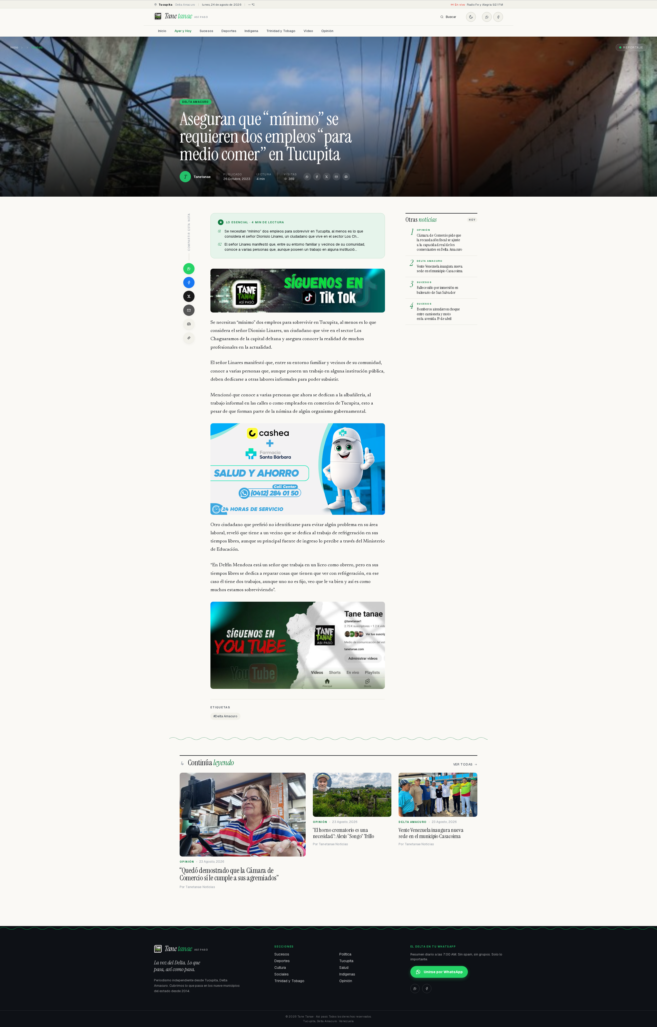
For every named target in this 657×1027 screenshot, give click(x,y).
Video (308, 31)
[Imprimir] (346, 176)
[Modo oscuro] (471, 17)
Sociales (281, 974)
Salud (344, 967)
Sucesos (206, 31)
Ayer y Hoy (183, 31)
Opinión (327, 31)
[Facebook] (498, 17)
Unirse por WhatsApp (443, 972)
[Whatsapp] (487, 17)
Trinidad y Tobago (280, 31)
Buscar (451, 17)
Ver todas (463, 764)
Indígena (251, 31)
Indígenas (347, 974)
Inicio (162, 31)
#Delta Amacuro (225, 716)
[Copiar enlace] (189, 338)
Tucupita (346, 961)
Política (345, 954)
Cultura (280, 967)
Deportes (228, 31)
